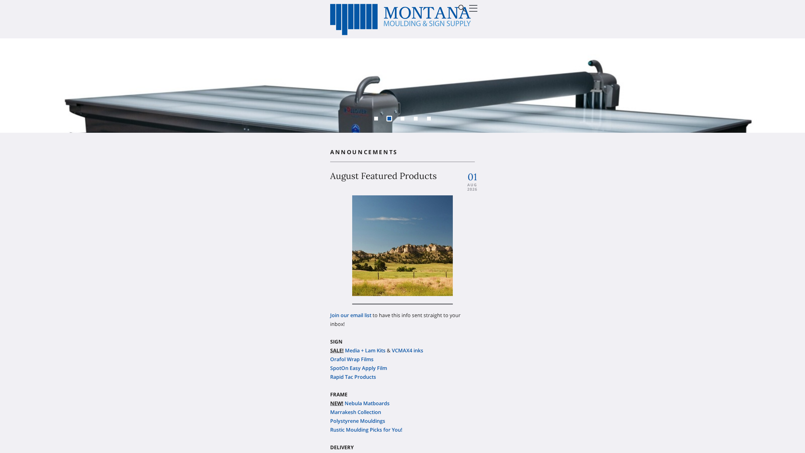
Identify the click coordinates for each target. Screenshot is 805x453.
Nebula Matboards (367, 386)
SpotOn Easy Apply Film (358, 350)
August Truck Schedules (358, 438)
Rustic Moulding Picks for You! (366, 412)
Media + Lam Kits (365, 333)
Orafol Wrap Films (352, 341)
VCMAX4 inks (407, 333)
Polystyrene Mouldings (357, 403)
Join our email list (350, 297)
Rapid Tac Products (353, 359)
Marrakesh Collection (355, 394)
